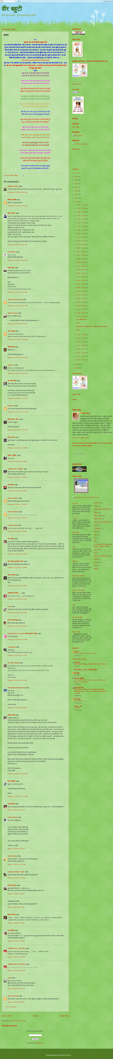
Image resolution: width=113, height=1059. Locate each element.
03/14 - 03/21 (81, 309)
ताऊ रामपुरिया (11, 781)
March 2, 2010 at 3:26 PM (16, 941)
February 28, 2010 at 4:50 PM (17, 531)
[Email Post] (23, 175)
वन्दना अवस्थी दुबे (13, 620)
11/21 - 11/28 (81, 219)
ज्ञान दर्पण (77, 662)
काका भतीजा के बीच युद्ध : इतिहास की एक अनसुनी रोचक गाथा (90, 664)
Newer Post (7, 1015)
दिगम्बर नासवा (11, 914)
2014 (76, 191)
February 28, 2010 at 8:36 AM (17, 192)
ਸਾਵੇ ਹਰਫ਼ (77, 699)
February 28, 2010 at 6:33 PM (17, 612)
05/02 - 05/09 (81, 298)
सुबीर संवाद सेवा (78, 687)
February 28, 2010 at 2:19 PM (17, 477)
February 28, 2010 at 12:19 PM (18, 448)
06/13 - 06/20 (81, 291)
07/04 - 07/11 (81, 280)
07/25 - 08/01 (81, 273)
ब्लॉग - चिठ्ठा (75, 127)
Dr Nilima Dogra (14, 662)
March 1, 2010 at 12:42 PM (16, 878)
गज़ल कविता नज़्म (81, 319)
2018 (76, 176)
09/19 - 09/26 (81, 252)
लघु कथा (96, 549)
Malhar (76, 651)
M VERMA (12, 252)
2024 (76, 173)
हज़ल (77, 330)
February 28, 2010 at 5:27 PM (17, 554)
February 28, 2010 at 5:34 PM (17, 567)
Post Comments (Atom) (18, 1021)
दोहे (95, 541)
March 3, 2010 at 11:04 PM (16, 957)
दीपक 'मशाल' (11, 213)
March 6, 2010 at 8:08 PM (16, 1002)
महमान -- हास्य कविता (78, 590)
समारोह (96, 559)
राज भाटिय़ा (11, 538)
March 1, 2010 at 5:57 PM (16, 907)
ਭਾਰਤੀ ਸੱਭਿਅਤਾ (78, 701)
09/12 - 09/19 (81, 255)
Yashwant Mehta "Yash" (16, 871)
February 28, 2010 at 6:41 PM (17, 639)
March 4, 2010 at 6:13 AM (16, 988)
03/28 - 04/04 (81, 306)
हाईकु (95, 569)
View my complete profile (80, 438)
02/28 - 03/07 (81, 316)
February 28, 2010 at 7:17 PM (17, 655)
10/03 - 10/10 (81, 244)
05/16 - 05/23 (81, 295)
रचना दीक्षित (11, 930)
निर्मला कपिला (86, 413)
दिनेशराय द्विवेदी (12, 199)
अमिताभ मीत (11, 347)
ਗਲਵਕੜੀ (77, 708)
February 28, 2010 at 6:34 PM (17, 626)
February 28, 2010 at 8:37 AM (17, 206)
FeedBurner (39, 1043)
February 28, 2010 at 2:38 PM (17, 491)
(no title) (75, 503)
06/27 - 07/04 (81, 284)
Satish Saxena (12, 856)
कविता (96, 512)
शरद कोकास (11, 803)
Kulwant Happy (13, 996)
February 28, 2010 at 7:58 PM (17, 680)
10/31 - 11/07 (81, 230)
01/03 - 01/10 (81, 360)
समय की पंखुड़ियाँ (79, 678)
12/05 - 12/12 (81, 212)
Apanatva (11, 365)
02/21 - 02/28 (81, 334)
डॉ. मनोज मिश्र (12, 380)
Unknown (11, 405)
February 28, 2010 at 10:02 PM (18, 774)
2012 (76, 194)
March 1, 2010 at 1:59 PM (16, 894)
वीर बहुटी (12, 8)
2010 (76, 202)
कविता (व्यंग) (97, 519)
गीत (95, 538)
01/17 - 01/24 (81, 352)
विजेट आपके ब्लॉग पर (76, 84)
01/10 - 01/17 (81, 356)
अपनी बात (97, 503)
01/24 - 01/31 (81, 349)
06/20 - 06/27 (81, 288)
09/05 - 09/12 (81, 259)
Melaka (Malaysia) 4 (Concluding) (85, 653)
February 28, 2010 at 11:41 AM (18, 430)
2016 (76, 184)
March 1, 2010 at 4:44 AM (16, 848)
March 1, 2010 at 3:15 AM (16, 810)
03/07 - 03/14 (81, 313)
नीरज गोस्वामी (11, 575)
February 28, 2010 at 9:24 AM (17, 292)
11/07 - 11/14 (81, 226)
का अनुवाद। (97, 528)
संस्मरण (96, 562)
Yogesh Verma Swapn (15, 299)
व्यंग (95, 553)
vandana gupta (13, 525)
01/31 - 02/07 (81, 345)
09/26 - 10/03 (81, 248)
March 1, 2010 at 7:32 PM (16, 923)
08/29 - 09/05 (81, 262)
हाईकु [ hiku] (76, 632)
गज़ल (77, 323)
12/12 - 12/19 (81, 208)
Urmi (9, 606)
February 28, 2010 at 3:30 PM (17, 504)
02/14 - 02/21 (81, 338)
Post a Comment (11, 1007)
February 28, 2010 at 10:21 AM (18, 373)
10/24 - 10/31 (81, 233)
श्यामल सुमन (11, 267)
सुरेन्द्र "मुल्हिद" (12, 455)
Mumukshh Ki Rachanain (16, 687)
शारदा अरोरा (11, 437)
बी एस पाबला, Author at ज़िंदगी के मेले (85, 669)
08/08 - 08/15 (81, 269)
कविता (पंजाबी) (98, 516)
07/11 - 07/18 (81, 277)
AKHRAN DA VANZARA (17, 948)
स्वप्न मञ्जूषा (11, 331)
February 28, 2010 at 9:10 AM (17, 260)
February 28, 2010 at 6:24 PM (17, 599)
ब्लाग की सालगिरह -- (78, 617)
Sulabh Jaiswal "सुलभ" (15, 468)
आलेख (96, 506)
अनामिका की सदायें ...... (14, 593)
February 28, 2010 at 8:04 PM (17, 707)
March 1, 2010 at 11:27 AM (17, 864)
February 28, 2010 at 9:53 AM (17, 324)
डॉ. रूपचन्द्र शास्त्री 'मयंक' (15, 561)
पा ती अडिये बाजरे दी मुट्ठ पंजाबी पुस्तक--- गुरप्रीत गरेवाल (103, 545)
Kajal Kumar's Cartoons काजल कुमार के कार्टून (22, 633)
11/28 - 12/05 (81, 215)
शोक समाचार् (76, 532)
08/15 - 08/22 (81, 266)
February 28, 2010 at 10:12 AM (18, 357)
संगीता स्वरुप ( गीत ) (13, 419)
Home (35, 1015)
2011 (76, 198)
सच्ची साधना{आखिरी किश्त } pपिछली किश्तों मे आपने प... (92, 326)
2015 (76, 187)
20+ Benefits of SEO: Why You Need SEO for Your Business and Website (90, 681)
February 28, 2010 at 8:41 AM (17, 244)
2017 (76, 180)
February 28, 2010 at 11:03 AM (18, 398)
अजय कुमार (11, 484)
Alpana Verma (12, 313)
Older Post (64, 1015)
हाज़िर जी (75, 561)
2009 (76, 364)
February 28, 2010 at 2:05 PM (17, 461)
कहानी (96, 525)
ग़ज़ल (95, 535)
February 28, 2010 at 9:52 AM (17, 305)
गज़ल (73, 605)
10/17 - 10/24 (81, 237)
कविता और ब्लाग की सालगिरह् (102, 522)
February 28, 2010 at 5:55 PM (17, 585)
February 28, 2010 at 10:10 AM (18, 339)
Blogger (68, 1055)
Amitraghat (12, 647)
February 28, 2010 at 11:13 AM (18, 412)
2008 (76, 368)
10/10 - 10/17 (81, 241)
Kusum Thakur (13, 498)
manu (9, 978)
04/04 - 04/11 (81, 302)
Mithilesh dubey (13, 186)
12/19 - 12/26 (81, 205)
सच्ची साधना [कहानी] (78, 576)
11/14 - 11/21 (81, 223)
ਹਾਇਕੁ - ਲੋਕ (78, 706)
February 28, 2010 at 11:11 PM (18, 796)
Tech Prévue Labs (80, 659)
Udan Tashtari (12, 817)
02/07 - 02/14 (81, 342)
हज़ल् (95, 565)
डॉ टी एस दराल (12, 885)
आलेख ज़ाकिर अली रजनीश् (101, 509)
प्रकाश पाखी (11, 715)
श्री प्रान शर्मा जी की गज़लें (101, 556)
